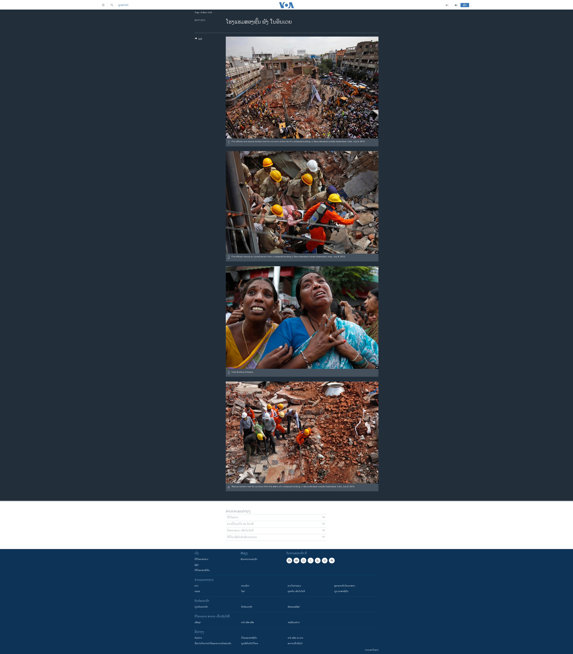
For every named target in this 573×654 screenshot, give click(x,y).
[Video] (456, 5)
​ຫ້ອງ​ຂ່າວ (198, 638)
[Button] (198, 39)
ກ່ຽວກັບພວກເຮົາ (201, 606)
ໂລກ (243, 591)
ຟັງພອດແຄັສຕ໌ (294, 606)
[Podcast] (325, 560)
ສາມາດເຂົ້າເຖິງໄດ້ (295, 643)
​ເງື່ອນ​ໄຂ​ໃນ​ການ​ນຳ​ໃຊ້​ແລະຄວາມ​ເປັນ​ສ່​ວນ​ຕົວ (213, 643)
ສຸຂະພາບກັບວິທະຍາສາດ (344, 585)
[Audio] (447, 5)
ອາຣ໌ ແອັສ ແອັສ (247, 622)
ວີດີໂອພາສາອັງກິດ (202, 570)
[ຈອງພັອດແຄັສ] (332, 560)
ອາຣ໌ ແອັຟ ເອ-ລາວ (295, 638)
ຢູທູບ (197, 564)
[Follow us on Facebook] (289, 560)
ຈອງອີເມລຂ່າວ (294, 622)
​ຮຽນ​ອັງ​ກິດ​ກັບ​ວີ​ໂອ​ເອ (249, 643)
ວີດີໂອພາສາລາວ (201, 559)
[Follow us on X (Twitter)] (310, 560)
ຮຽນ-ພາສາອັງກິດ (341, 591)
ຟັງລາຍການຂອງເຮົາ (249, 559)
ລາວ (196, 585)
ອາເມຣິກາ (245, 585)
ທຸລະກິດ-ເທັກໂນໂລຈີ (296, 591)
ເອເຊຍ (197, 591)
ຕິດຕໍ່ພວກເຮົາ (246, 606)
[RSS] (318, 560)
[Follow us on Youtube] (296, 560)
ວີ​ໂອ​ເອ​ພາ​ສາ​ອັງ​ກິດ (249, 638)
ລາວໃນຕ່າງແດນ (294, 585)
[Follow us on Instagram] (303, 560)
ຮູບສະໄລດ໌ (123, 5)
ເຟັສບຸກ (198, 622)
